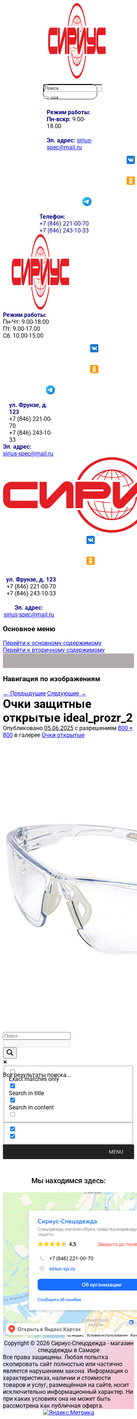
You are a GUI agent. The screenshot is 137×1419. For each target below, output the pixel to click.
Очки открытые (63, 735)
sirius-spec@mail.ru (69, 144)
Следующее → (66, 693)
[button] (116, 1151)
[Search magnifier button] (10, 1053)
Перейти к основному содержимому (52, 643)
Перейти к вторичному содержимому (54, 650)
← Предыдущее (24, 693)
